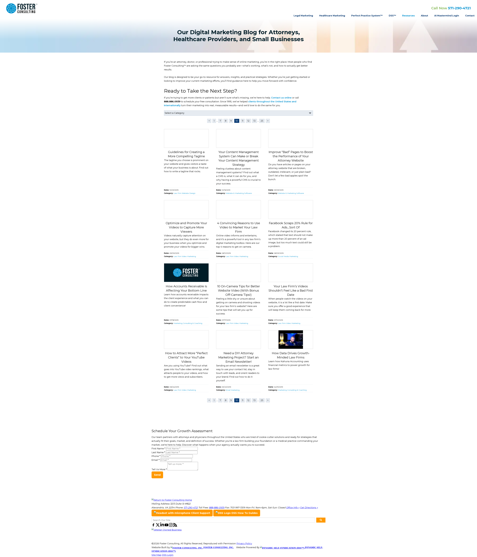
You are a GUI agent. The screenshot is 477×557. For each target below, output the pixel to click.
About (424, 15)
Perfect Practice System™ (367, 15)
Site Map (156, 555)
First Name (158, 448)
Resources (408, 15)
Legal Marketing (303, 15)
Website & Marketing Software (239, 193)
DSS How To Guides (244, 512)
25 (262, 120)
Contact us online (281, 97)
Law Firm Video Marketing (185, 256)
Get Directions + (309, 507)
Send (157, 474)
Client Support (200, 512)
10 (237, 120)
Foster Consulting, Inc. (218, 547)
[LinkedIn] (162, 526)
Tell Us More (159, 469)
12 (248, 120)
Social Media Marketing (288, 256)
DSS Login (167, 555)
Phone (156, 456)
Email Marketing (232, 390)
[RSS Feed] (175, 526)
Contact (470, 15)
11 (242, 120)
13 (254, 120)
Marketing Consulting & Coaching (188, 323)
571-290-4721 (459, 8)
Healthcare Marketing (332, 15)
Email (155, 460)
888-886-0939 (216, 507)
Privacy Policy (244, 543)
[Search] (320, 520)
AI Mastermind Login (446, 15)
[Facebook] (154, 526)
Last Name (158, 452)
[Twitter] (158, 526)
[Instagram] (171, 526)
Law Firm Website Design (184, 193)
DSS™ (392, 15)
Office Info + (292, 507)
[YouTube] (167, 526)
